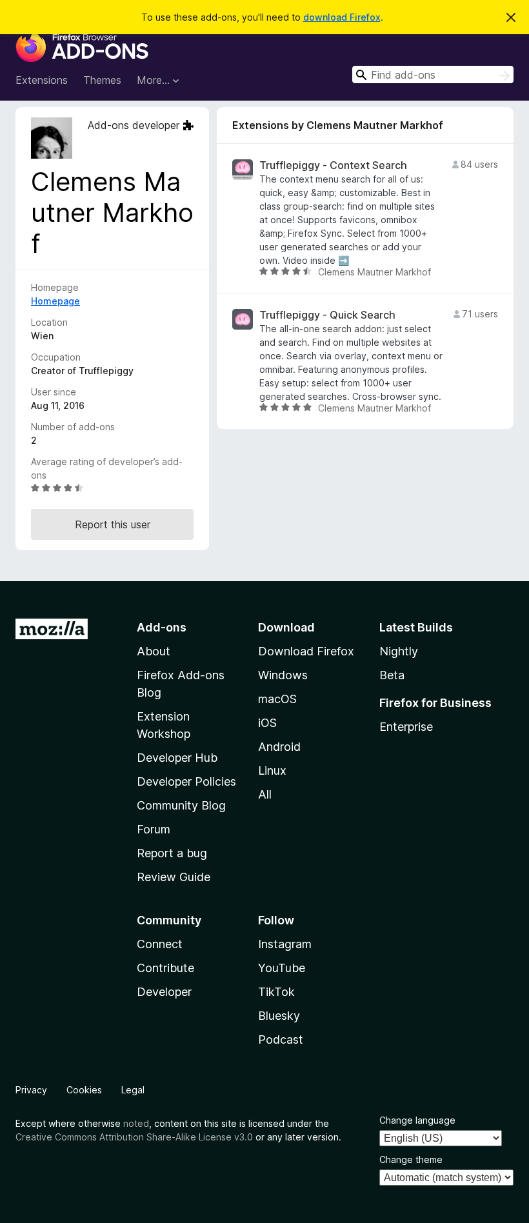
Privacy (31, 1089)
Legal (133, 1089)
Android (279, 746)
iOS (267, 723)
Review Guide (173, 877)
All (265, 794)
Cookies (84, 1089)
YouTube (281, 968)
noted (136, 1123)
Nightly (398, 651)
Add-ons (161, 627)
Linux (272, 770)
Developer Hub (177, 757)
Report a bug (172, 853)
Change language (417, 1120)
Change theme (411, 1159)
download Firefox (342, 17)
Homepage (55, 300)
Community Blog (181, 805)
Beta (391, 675)
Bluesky (279, 1015)
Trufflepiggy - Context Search (333, 165)
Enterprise (406, 726)
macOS (277, 699)
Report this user (112, 524)
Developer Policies (186, 781)
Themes (102, 80)
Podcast (280, 1039)
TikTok (276, 992)
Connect (160, 944)
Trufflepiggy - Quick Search (327, 315)
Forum (153, 829)
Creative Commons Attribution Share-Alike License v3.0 (134, 1136)
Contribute (165, 968)
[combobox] (433, 74)
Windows (283, 675)
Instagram (285, 944)
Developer (164, 992)
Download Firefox (306, 651)
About (153, 651)
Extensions (41, 80)
